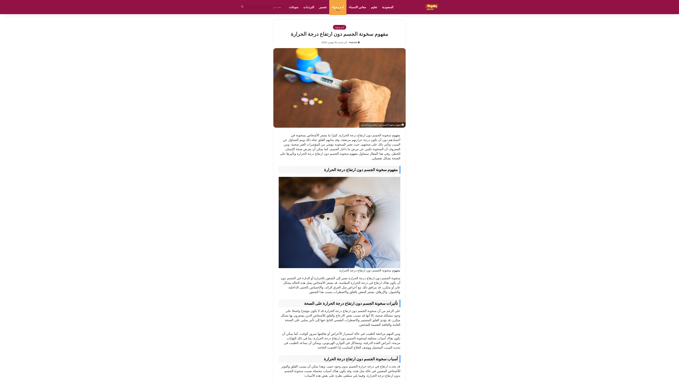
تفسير (323, 7)
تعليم (374, 7)
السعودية (387, 7)
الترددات (308, 7)
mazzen (353, 42)
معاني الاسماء (357, 7)
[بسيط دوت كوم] (431, 7)
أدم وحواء (338, 7)
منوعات (293, 7)
